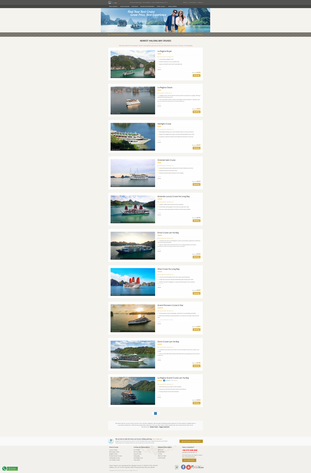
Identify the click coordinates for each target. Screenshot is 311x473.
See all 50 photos (115, 331)
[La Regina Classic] (133, 100)
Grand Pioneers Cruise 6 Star (170, 305)
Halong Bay (137, 456)
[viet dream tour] (108, 34)
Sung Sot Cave (137, 454)
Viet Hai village (137, 452)
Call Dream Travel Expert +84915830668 (140, 2)
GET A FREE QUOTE (189, 460)
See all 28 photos (115, 258)
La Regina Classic (165, 87)
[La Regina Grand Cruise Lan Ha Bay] (133, 390)
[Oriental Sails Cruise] (133, 173)
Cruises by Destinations (147, 6)
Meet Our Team (162, 456)
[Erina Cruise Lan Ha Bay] (133, 245)
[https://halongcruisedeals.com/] (112, 2)
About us (200, 2)
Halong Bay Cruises (114, 458)
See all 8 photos (115, 185)
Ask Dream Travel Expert (191, 441)
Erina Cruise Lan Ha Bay (168, 232)
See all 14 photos (115, 113)
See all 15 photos (115, 294)
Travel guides (161, 6)
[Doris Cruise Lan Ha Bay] (133, 354)
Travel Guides (161, 458)
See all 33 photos (115, 222)
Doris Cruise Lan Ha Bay (168, 341)
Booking (196, 75)
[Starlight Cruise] (133, 136)
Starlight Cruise (164, 123)
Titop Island (137, 460)
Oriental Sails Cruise (166, 160)
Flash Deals (134, 6)
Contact (185, 2)
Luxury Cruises (113, 450)
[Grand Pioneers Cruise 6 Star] (133, 318)
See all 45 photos (115, 367)
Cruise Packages (125, 6)
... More (159, 67)
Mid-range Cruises (114, 452)
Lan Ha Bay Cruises (114, 460)
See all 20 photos (115, 76)
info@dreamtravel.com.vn (161, 2)
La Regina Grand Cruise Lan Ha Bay (173, 377)
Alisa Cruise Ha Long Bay (169, 269)
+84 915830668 (198, 34)
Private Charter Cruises (115, 456)
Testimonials (193, 2)
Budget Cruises (113, 454)
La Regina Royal (165, 51)
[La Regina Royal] (133, 64)
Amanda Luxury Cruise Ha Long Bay (174, 196)
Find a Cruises (113, 6)
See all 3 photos (115, 149)
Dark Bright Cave (138, 458)
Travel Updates (172, 6)
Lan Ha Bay (137, 450)
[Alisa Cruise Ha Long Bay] (133, 282)
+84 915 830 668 (189, 450)
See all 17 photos (115, 403)
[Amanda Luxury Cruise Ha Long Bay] (133, 209)
